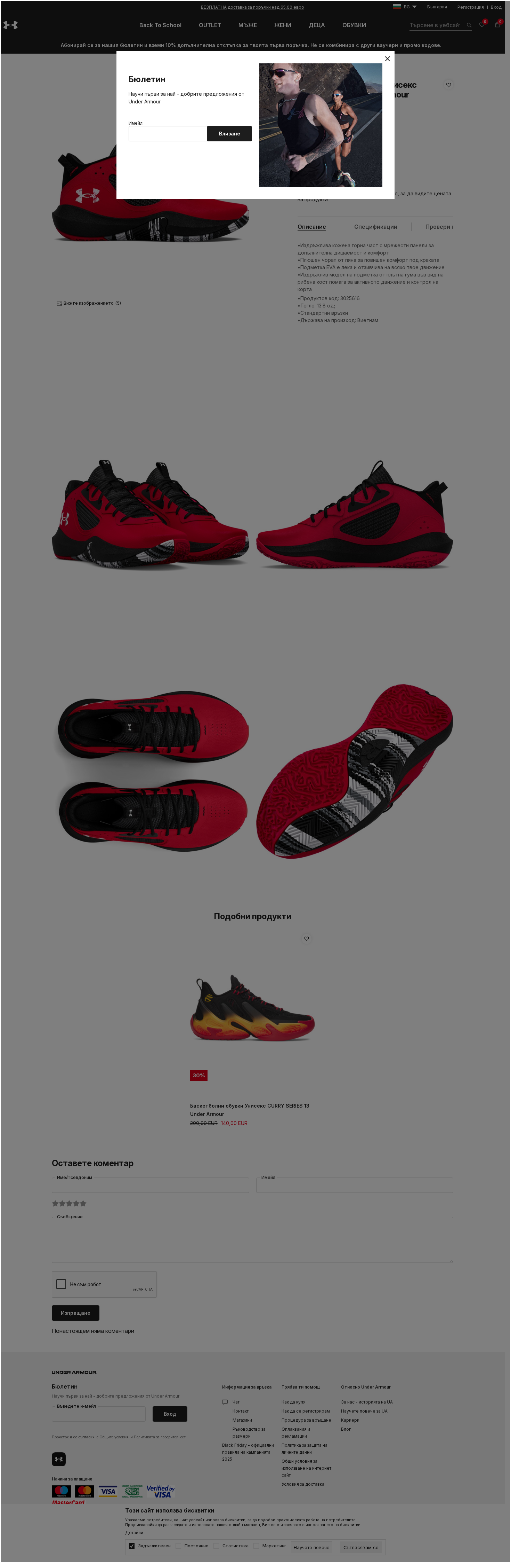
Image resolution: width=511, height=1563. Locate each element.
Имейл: (136, 123)
